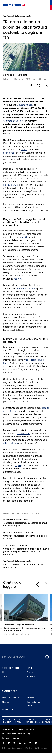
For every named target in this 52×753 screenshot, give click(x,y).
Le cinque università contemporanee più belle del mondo (24, 629)
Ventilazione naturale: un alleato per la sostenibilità (23, 565)
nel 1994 (18, 279)
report (24, 149)
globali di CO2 (10, 185)
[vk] (30, 743)
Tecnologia (7, 519)
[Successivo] (46, 584)
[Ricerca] (47, 657)
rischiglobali (9, 153)
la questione (23, 433)
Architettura (8, 561)
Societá (6, 545)
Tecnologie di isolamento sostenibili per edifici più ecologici (25, 524)
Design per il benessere (25, 625)
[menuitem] (14, 4)
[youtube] (14, 743)
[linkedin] (20, 743)
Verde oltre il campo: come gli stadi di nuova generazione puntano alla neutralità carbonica (26, 551)
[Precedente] (37, 584)
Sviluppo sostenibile (21, 519)
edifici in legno (10, 443)
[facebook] (4, 743)
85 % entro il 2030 (26, 288)
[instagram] (25, 743)
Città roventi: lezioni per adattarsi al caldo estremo (25, 537)
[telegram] (36, 743)
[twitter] (9, 743)
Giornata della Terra (13, 121)
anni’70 (23, 237)
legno (18, 465)
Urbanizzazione (9, 532)
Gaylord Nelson (25, 105)
